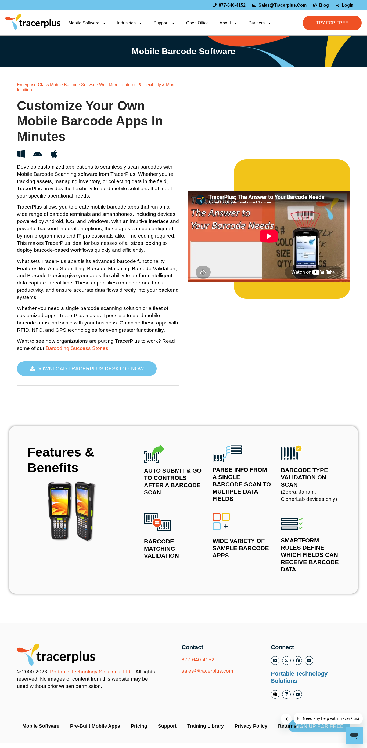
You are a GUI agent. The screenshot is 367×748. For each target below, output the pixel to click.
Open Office (197, 23)
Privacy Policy (251, 726)
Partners (257, 23)
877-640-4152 (198, 659)
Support (160, 23)
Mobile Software (84, 23)
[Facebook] (297, 660)
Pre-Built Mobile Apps (95, 726)
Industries (126, 23)
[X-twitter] (286, 660)
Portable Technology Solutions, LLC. (92, 671)
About (225, 23)
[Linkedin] (275, 660)
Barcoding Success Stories (77, 348)
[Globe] (275, 694)
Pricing (139, 726)
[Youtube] (309, 660)
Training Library (205, 726)
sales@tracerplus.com (207, 671)
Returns (287, 726)
